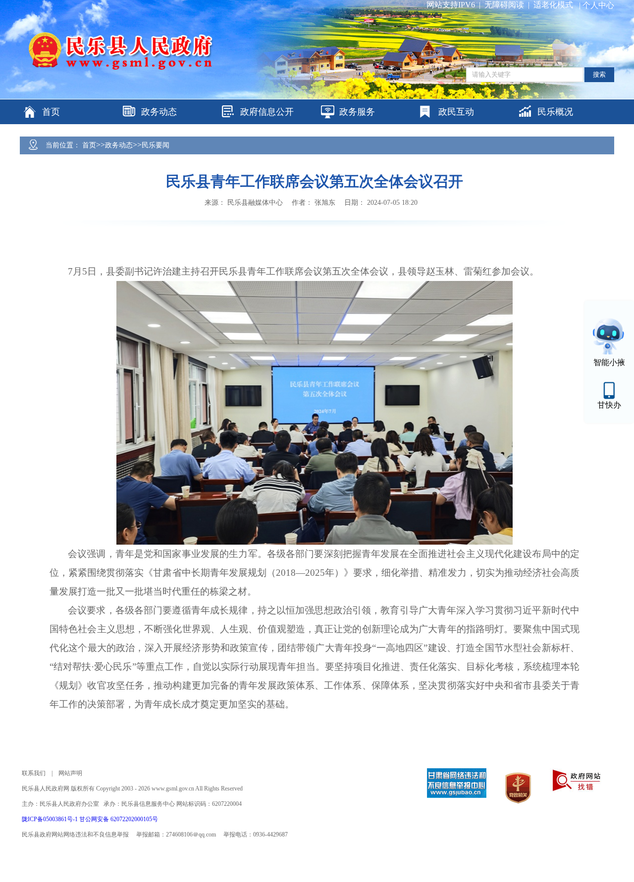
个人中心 (598, 5)
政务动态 (119, 145)
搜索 (599, 74)
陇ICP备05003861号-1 (50, 819)
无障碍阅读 (504, 4)
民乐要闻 (155, 145)
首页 (89, 145)
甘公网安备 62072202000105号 (118, 819)
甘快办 (609, 405)
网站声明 (70, 773)
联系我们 (34, 773)
